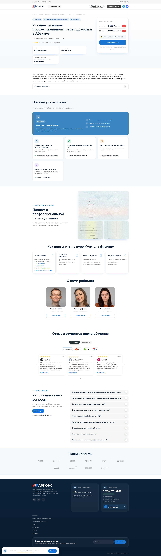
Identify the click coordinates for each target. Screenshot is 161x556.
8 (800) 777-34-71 (97, 6)
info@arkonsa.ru (45, 268)
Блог (50, 2)
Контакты (44, 2)
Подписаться (120, 541)
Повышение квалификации (39, 521)
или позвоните (41, 415)
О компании (35, 2)
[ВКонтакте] (43, 500)
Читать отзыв (44, 372)
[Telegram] (34, 500)
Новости (34, 530)
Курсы (34, 524)
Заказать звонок (114, 6)
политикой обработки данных (25, 551)
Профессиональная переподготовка (42, 518)
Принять (52, 551)
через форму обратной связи (44, 270)
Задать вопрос (56, 315)
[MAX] (39, 500)
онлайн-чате (40, 265)
